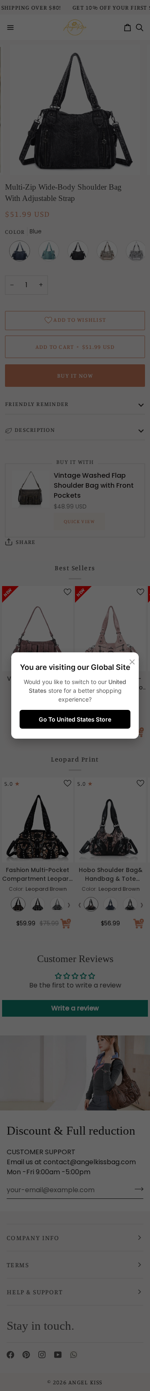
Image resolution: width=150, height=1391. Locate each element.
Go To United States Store (75, 719)
